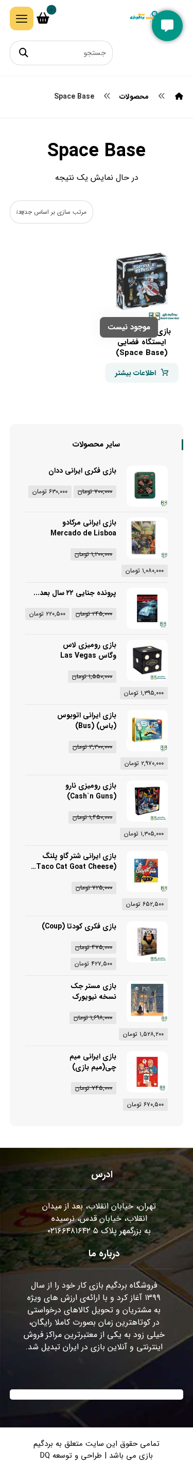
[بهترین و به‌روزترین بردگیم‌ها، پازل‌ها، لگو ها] (147, 19)
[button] (21, 18)
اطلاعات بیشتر (135, 373)
